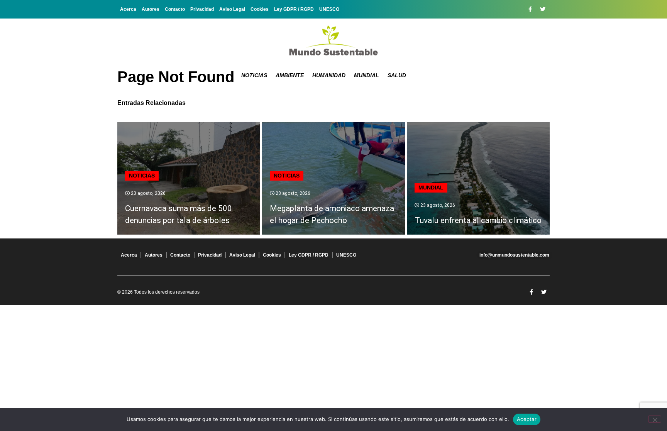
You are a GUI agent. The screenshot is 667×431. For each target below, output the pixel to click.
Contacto (175, 9)
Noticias (254, 75)
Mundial (366, 75)
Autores (150, 9)
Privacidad (202, 9)
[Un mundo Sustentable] (333, 40)
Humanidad (328, 75)
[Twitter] (542, 9)
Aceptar (527, 419)
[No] (654, 419)
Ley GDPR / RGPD (294, 9)
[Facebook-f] (530, 9)
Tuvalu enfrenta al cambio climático (478, 220)
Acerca (128, 9)
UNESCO (329, 9)
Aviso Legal (232, 9)
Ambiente (290, 75)
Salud (397, 75)
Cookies (260, 9)
